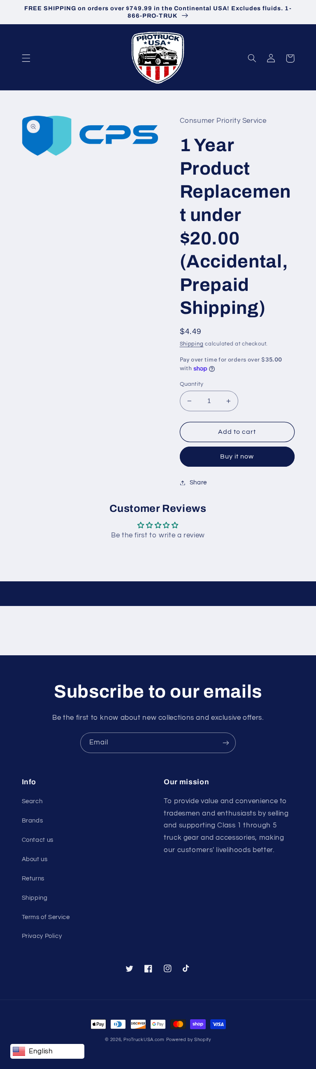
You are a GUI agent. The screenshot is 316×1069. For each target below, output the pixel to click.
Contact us (37, 840)
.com (144, 1039)
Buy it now (237, 456)
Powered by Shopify (188, 1039)
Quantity (192, 384)
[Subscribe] (225, 743)
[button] (25, 58)
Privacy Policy (42, 936)
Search (32, 801)
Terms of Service (46, 917)
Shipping (192, 344)
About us (35, 859)
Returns (33, 878)
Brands (32, 821)
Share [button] (198, 482)
